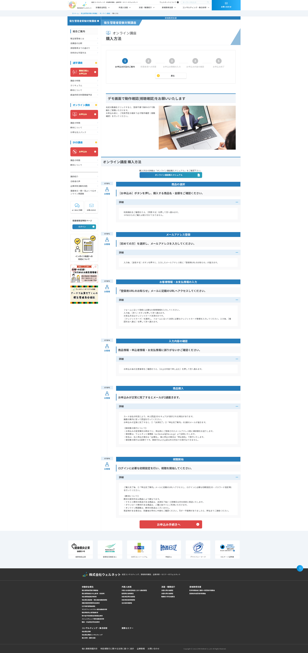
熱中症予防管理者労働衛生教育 (92, 616)
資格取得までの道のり (80, 48)
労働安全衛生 (101, 7)
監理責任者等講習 (128, 593)
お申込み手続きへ (168, 524)
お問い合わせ (91, 210)
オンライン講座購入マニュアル (169, 174)
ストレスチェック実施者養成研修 (93, 619)
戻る (173, 75)
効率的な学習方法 (78, 52)
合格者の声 (75, 181)
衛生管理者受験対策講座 (82, 21)
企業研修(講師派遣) (79, 185)
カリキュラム (76, 85)
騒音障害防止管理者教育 (90, 612)
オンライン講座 (81, 105)
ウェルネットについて (168, 2)
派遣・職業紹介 (145, 7)
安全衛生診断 (86, 631)
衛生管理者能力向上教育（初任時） (94, 593)
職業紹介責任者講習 (168, 597)
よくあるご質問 (77, 210)
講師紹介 (74, 176)
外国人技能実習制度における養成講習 (134, 590)
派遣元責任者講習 (167, 590)
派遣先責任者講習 (167, 593)
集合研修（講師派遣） (89, 638)
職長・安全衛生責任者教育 (91, 622)
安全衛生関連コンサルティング (92, 635)
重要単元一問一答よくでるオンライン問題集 (83, 192)
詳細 (121, 202)
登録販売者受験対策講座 (197, 593)
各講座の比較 (76, 43)
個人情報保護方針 (90, 648)
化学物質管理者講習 (88, 606)
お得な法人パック (78, 132)
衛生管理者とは (77, 38)
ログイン (82, 226)
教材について (76, 90)
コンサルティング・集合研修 (194, 7)
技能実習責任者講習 (128, 597)
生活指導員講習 (127, 603)
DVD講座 (78, 142)
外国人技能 (123, 7)
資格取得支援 (167, 7)
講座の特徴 (75, 80)
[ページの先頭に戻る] (300, 568)
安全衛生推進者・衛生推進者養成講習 (94, 600)
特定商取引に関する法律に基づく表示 (117, 648)
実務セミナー (127, 628)
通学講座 (78, 62)
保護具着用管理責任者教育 (91, 603)
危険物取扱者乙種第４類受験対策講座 (202, 590)
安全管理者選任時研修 (89, 597)
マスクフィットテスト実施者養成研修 (94, 609)
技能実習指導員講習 (128, 600)
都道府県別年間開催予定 (81, 94)
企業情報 (141, 648)
